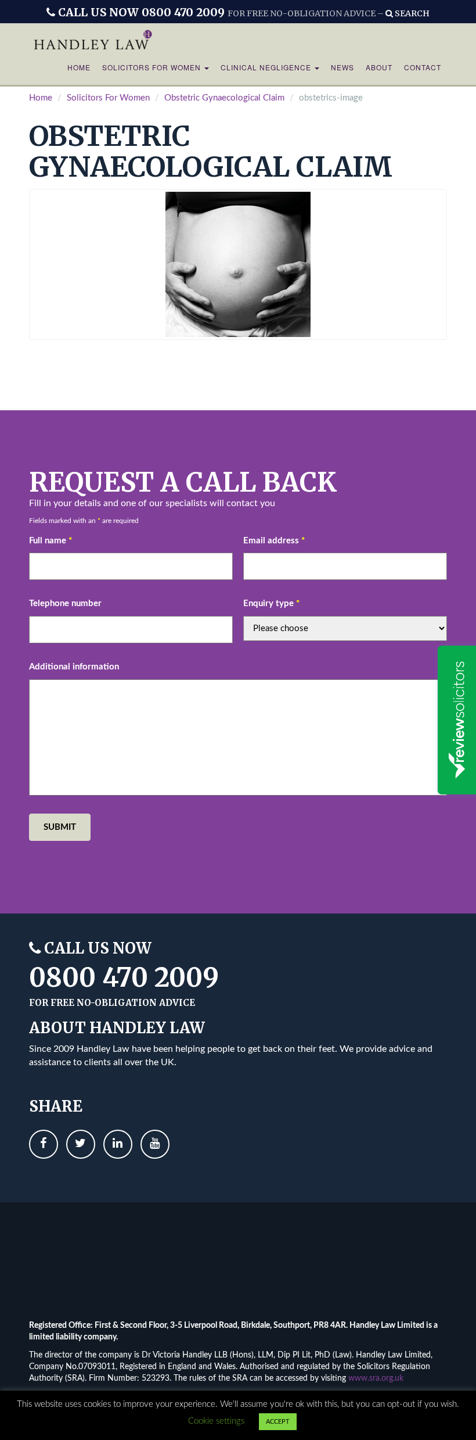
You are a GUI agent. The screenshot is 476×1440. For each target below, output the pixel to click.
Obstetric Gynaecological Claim (224, 98)
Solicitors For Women (152, 67)
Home (79, 67)
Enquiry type (271, 603)
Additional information (74, 666)
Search (411, 13)
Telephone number (65, 603)
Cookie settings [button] (216, 1421)
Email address (274, 540)
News (342, 67)
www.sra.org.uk (375, 1378)
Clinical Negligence (267, 67)
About (379, 67)
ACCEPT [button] (278, 1421)
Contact (422, 67)
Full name (50, 540)
